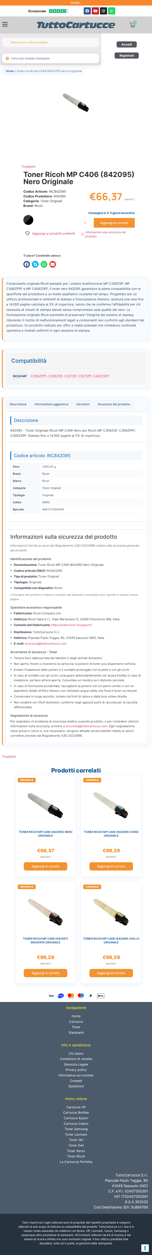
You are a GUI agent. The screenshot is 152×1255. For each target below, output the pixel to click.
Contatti (76, 1081)
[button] (26, 264)
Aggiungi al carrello (114, 223)
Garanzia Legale (76, 1064)
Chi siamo (76, 1053)
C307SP (70, 376)
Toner (76, 1027)
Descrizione (18, 404)
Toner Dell (76, 1145)
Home (10, 71)
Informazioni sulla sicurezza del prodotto (103, 234)
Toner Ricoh (76, 1156)
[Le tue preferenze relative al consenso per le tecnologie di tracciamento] (145, 1248)
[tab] (18, 404)
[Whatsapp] (111, 10)
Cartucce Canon (76, 1124)
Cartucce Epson (76, 1118)
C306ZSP (55, 376)
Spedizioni (76, 1086)
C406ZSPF (101, 376)
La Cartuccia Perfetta (76, 1162)
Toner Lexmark (76, 1134)
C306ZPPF (39, 376)
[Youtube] (95, 10)
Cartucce (76, 1022)
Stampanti (76, 1032)
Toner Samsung (76, 1129)
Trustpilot (28, 166)
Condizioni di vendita (76, 1059)
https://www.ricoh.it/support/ (71, 625)
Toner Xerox (76, 1151)
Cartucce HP (76, 1107)
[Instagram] (103, 10)
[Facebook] (87, 10)
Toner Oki (76, 1140)
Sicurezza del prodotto (114, 404)
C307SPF (84, 376)
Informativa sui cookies (76, 1075)
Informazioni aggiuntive (51, 404)
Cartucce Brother (76, 1112)
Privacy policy (76, 1070)
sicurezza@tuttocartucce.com (45, 643)
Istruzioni (83, 404)
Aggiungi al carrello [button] (46, 866)
